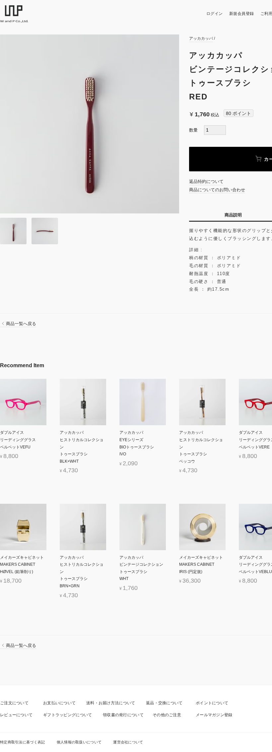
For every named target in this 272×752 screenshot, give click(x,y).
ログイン (214, 14)
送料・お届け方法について (110, 703)
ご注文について (14, 703)
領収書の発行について (123, 715)
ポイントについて (212, 703)
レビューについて (16, 715)
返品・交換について (164, 703)
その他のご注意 (167, 715)
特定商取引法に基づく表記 (22, 742)
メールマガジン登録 (214, 715)
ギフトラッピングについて (67, 715)
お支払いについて (59, 703)
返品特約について (206, 181)
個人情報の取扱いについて (79, 742)
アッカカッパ (201, 38)
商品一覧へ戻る (21, 323)
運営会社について (128, 742)
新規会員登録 (241, 14)
